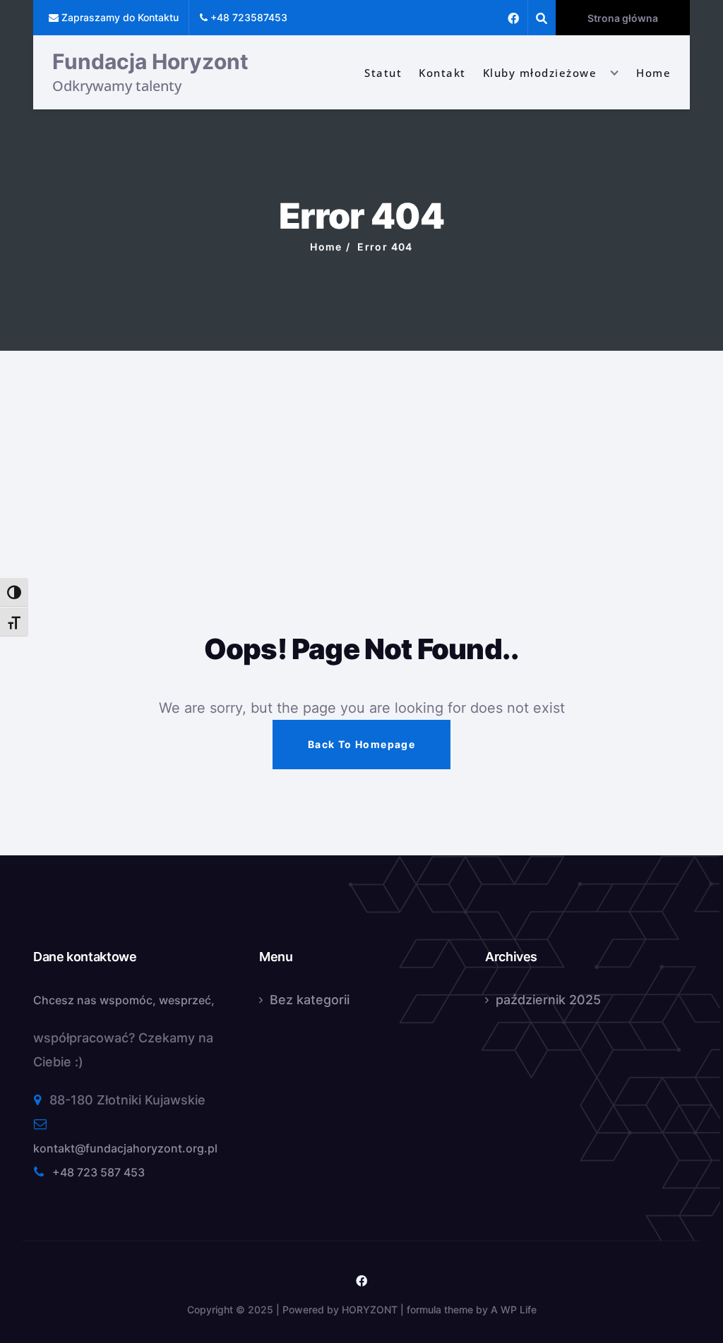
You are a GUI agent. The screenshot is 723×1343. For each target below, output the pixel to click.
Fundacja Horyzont (150, 61)
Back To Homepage (361, 744)
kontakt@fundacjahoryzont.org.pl (125, 1148)
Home (653, 73)
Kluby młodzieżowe (540, 73)
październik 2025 (548, 999)
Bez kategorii (309, 999)
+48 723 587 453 (98, 1172)
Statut (383, 73)
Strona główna (622, 18)
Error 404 (385, 247)
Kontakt (442, 73)
